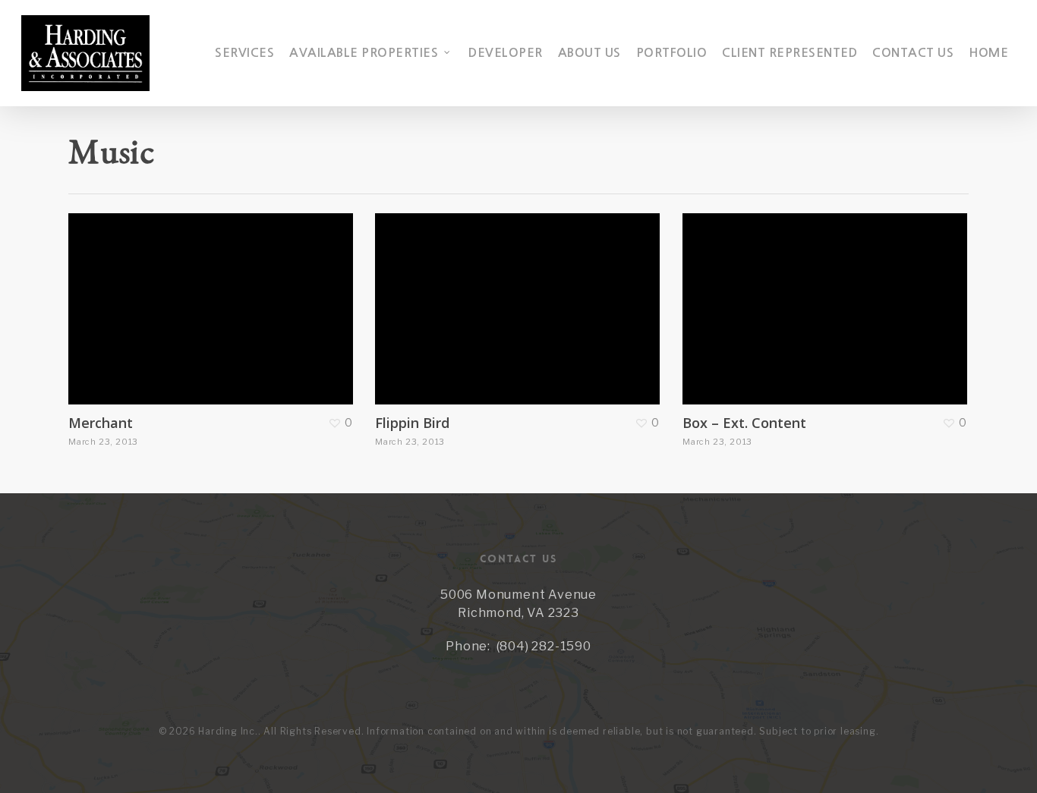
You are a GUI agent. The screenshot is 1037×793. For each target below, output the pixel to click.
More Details (214, 297)
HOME (988, 52)
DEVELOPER (505, 52)
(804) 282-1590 (543, 646)
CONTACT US (912, 52)
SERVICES (244, 52)
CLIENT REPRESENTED (789, 52)
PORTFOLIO (672, 52)
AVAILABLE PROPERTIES (363, 52)
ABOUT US (589, 52)
